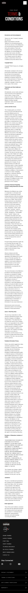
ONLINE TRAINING (7, 535)
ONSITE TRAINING (7, 543)
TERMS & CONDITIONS (8, 577)
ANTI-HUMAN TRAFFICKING (9, 582)
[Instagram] (10, 564)
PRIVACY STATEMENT (7, 572)
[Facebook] (2, 564)
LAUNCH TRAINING (7, 538)
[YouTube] (19, 564)
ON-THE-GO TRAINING (8, 549)
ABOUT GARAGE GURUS (8, 552)
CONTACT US (6, 555)
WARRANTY (4, 587)
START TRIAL (6, 541)
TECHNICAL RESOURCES (9, 546)
